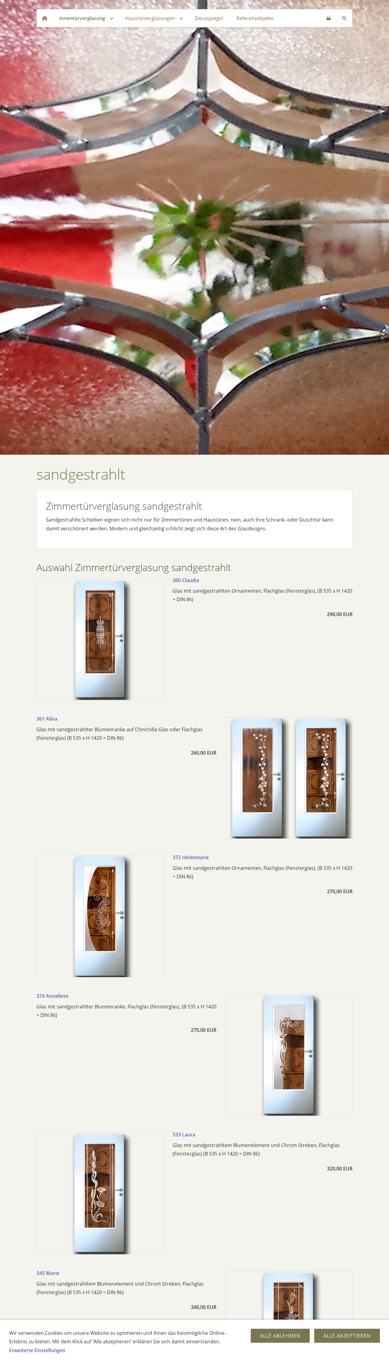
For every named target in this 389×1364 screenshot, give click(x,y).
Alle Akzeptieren (347, 1335)
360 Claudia (186, 580)
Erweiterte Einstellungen (37, 1350)
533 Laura (184, 1134)
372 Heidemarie (191, 857)
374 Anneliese (52, 996)
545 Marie (47, 1273)
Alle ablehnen (280, 1335)
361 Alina (46, 718)
